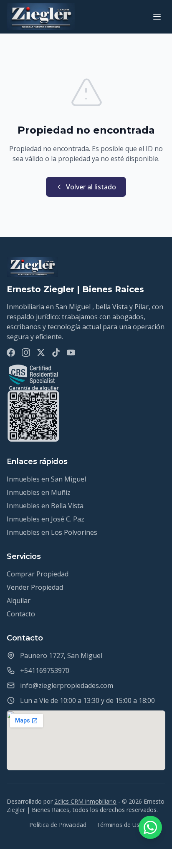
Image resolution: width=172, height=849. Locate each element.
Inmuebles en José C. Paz (45, 519)
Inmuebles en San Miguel (46, 479)
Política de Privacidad (57, 825)
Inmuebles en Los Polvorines (52, 532)
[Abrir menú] (157, 16)
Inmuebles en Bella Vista (45, 505)
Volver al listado (91, 186)
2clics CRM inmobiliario (85, 801)
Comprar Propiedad (37, 573)
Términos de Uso (119, 825)
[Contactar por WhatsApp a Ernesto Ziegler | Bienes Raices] (150, 827)
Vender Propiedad (35, 587)
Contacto (21, 613)
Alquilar (18, 600)
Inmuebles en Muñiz (39, 492)
